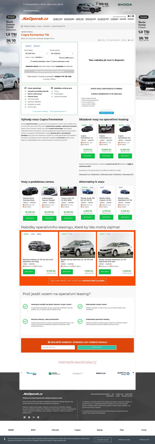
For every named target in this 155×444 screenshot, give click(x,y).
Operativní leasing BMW (52, 409)
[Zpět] (22, 26)
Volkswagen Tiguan (107, 174)
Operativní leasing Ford (36, 409)
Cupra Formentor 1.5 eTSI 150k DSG (87, 138)
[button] (133, 373)
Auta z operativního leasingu (32, 411)
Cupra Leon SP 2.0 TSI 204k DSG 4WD (67, 200)
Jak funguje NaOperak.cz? (58, 111)
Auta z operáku (47, 411)
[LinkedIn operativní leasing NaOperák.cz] (133, 16)
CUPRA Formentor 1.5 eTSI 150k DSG (124, 138)
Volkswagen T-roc (84, 174)
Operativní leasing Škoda (51, 407)
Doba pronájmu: (55, 50)
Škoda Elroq (117, 174)
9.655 (129, 164)
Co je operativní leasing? (40, 111)
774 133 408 (66, 76)
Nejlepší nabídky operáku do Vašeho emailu (78, 342)
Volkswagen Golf (128, 174)
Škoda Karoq (95, 174)
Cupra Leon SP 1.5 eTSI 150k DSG (48, 200)
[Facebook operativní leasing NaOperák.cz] (128, 16)
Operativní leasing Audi (68, 409)
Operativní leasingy (59, 411)
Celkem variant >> (67, 57)
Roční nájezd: (28, 50)
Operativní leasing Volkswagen (32, 407)
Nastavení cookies (124, 439)
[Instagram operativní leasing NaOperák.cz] (131, 16)
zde (65, 440)
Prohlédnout (88, 155)
